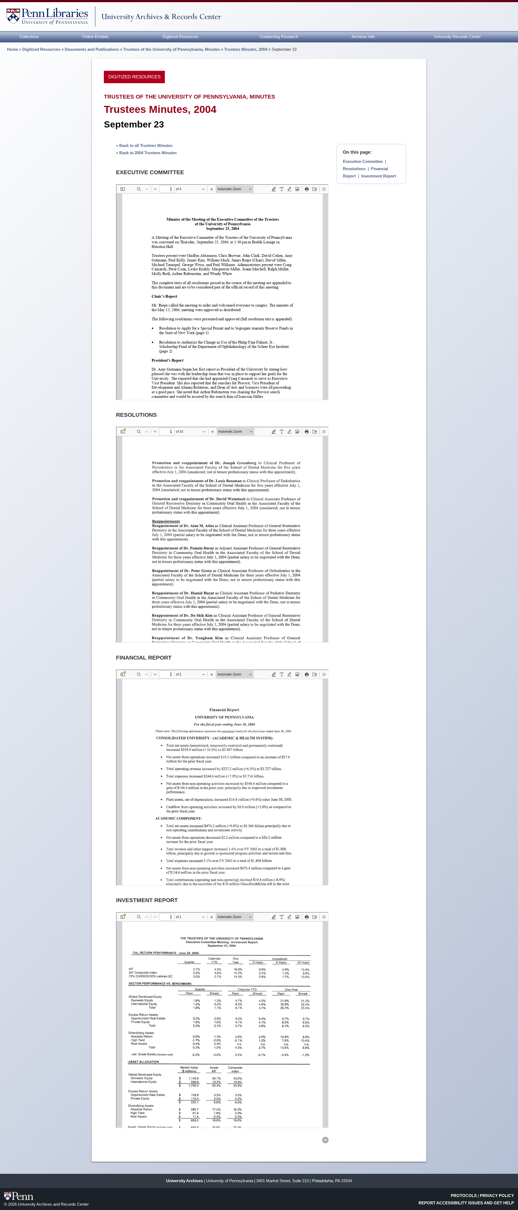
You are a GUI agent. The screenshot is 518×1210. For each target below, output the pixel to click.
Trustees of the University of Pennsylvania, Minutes (171, 49)
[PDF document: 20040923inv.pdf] (222, 1020)
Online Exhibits (95, 36)
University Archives (184, 1180)
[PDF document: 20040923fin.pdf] (222, 778)
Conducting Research (279, 36)
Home (12, 49)
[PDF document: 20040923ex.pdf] (222, 292)
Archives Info (363, 36)
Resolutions (354, 168)
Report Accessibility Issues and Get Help (466, 1203)
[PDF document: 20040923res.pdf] (222, 535)
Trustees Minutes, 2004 (245, 49)
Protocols (464, 1195)
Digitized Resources (180, 36)
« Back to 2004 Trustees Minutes (146, 152)
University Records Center (457, 36)
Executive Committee (363, 161)
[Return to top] (325, 1141)
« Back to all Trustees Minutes (144, 145)
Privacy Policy (497, 1195)
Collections (29, 36)
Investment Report (378, 176)
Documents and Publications (92, 49)
